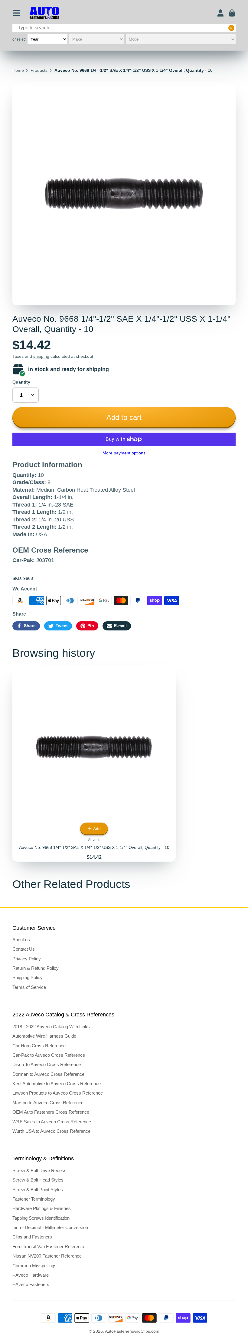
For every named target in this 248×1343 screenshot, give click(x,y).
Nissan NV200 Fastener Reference (47, 1255)
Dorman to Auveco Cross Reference (48, 1074)
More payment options (124, 452)
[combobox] (124, 28)
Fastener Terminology (33, 1199)
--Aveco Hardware (30, 1275)
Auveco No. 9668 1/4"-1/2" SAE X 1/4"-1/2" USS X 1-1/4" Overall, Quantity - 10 (94, 763)
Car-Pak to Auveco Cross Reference (48, 1055)
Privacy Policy (26, 958)
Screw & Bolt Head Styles (38, 1179)
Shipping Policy (27, 977)
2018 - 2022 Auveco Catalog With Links (51, 1026)
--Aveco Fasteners (30, 1284)
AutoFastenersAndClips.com (132, 1331)
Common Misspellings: (35, 1265)
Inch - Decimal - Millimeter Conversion (50, 1227)
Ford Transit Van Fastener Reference (48, 1246)
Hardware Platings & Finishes (41, 1208)
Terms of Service (29, 987)
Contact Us (23, 949)
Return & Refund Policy (35, 968)
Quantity (21, 382)
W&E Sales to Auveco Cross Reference (51, 1121)
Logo (44, 13)
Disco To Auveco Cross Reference (46, 1064)
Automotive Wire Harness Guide (44, 1036)
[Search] (231, 28)
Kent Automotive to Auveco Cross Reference (56, 1083)
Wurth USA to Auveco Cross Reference (51, 1131)
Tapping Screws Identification (41, 1218)
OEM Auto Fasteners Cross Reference (50, 1112)
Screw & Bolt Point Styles (37, 1189)
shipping (41, 356)
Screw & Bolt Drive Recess (39, 1170)
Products (39, 70)
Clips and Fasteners (32, 1236)
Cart (232, 13)
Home (18, 70)
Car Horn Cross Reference (39, 1045)
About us (21, 939)
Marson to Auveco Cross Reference (47, 1102)
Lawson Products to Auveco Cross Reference (57, 1092)
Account (220, 13)
